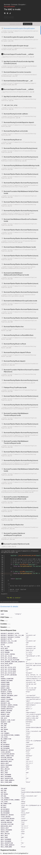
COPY (6, 17)
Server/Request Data (8, 630)
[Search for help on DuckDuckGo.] (7, 13)
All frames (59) (28, 24)
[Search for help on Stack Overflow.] (10, 13)
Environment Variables (9, 785)
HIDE (11, 17)
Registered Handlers (8, 850)
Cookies (3, 624)
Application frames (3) (15, 24)
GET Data (4, 611)
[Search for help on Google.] (5, 13)
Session (3, 627)
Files (2, 620)
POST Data (4, 617)
